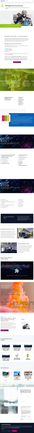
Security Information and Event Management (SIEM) (8, 154)
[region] (17, 120)
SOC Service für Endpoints (5, 157)
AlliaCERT (20, 164)
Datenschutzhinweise (23, 413)
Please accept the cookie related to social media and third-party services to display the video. (17, 275)
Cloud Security (21, 161)
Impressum (11, 427)
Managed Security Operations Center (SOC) (7, 156)
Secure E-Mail (21, 162)
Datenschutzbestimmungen (15, 427)
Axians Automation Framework (23, 165)
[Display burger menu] (32, 1)
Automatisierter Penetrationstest (23, 154)
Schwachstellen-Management (5, 163)
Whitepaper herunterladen (4, 330)
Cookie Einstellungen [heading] (6, 424)
